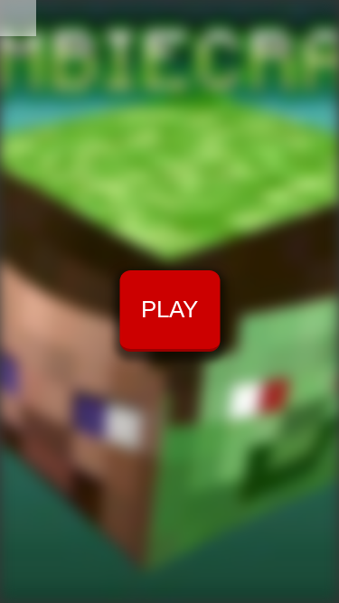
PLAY (169, 309)
